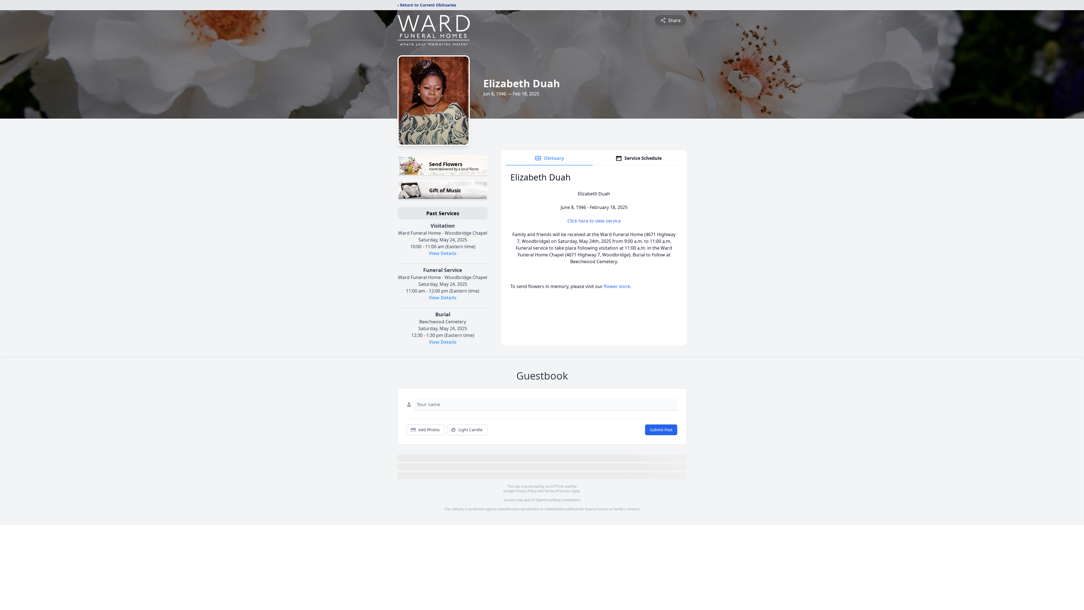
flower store (617, 286)
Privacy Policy (526, 491)
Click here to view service (594, 221)
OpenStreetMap (548, 500)
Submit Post (661, 429)
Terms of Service (557, 491)
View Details (442, 253)
